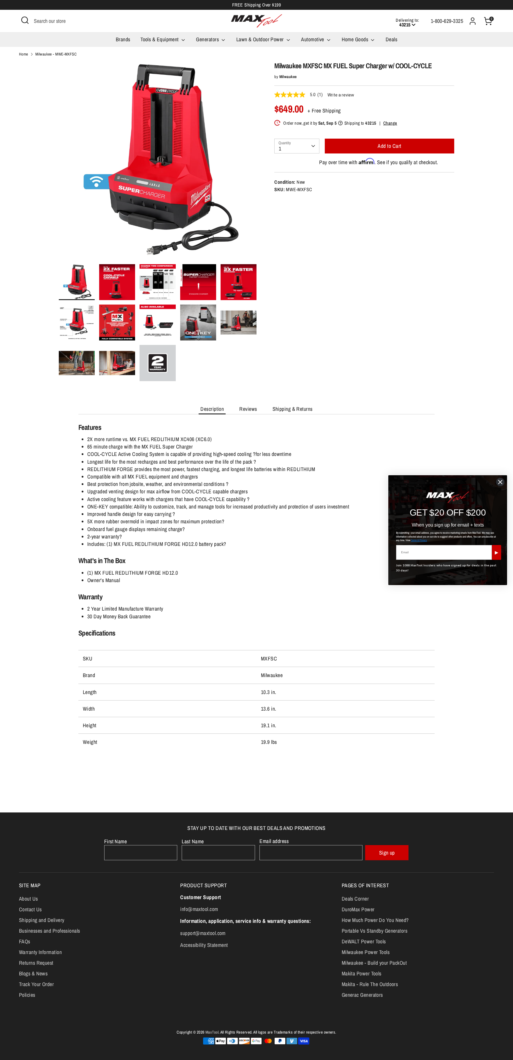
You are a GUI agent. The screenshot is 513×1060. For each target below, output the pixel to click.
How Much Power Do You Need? (375, 920)
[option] (158, 163)
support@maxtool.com (203, 933)
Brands (123, 39)
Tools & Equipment (160, 39)
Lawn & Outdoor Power (260, 39)
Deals (391, 39)
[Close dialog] (500, 482)
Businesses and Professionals (49, 930)
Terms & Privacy (419, 540)
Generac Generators (362, 995)
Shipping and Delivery (41, 920)
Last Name (193, 841)
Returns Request (36, 962)
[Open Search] (25, 20)
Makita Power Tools (361, 973)
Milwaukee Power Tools (366, 952)
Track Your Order (36, 984)
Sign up (387, 852)
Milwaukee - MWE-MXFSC (56, 54)
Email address (274, 841)
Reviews (248, 409)
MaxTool (211, 1032)
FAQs (24, 941)
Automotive (313, 39)
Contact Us (30, 909)
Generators (208, 39)
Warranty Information (40, 952)
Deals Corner (355, 898)
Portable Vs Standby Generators (375, 930)
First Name (115, 841)
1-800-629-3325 (447, 21)
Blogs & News (33, 973)
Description (212, 409)
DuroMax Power (358, 909)
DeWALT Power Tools (364, 941)
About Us (28, 898)
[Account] (473, 21)
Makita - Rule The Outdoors (370, 984)
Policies (27, 995)
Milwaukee (288, 76)
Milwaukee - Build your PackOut (374, 962)
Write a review (340, 95)
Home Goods (356, 39)
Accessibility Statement (204, 945)
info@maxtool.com (199, 909)
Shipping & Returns (293, 409)
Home (23, 54)
